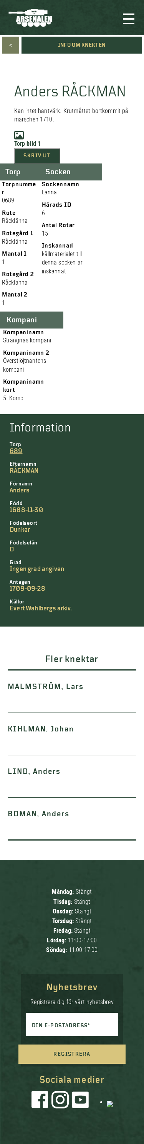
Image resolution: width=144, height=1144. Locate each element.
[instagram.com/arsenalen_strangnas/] (60, 1101)
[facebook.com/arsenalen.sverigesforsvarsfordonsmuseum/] (41, 1101)
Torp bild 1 (27, 143)
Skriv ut (36, 156)
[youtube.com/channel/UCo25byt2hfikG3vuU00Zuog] (80, 1101)
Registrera (71, 1054)
